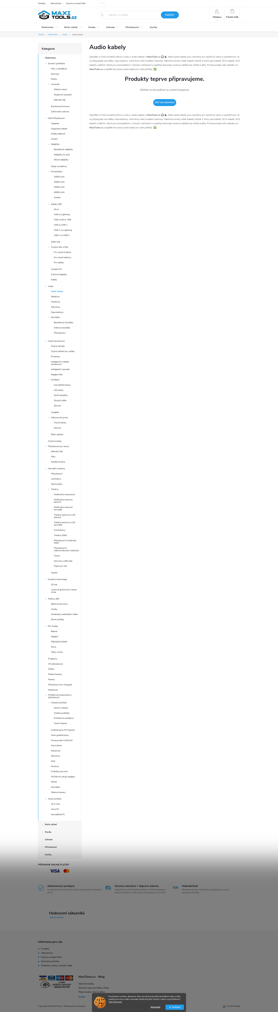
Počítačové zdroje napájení (63, 776)
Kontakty (41, 3)
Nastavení (155, 1007)
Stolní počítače (54, 798)
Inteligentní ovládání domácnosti (60, 363)
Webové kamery (58, 792)
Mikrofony (55, 307)
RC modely (53, 626)
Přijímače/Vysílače (59, 641)
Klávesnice (55, 750)
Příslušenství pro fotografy (60, 684)
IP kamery (55, 356)
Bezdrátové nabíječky (63, 149)
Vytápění (55, 412)
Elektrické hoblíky (86, 983)
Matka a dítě (53, 598)
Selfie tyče (55, 241)
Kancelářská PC (58, 814)
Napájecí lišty (57, 374)
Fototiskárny (59, 530)
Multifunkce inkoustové (64, 494)
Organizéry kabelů (59, 128)
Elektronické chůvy (59, 604)
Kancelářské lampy (62, 385)
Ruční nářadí (51, 824)
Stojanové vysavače (63, 94)
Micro (56, 209)
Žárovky (57, 405)
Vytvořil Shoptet (233, 1006)
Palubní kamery (55, 674)
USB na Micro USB (62, 219)
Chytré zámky (60, 422)
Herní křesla (56, 745)
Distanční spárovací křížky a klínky (93, 988)
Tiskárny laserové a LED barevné (64, 516)
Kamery (51, 679)
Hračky (54, 609)
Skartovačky (56, 484)
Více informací (115, 1002)
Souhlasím (176, 1007)
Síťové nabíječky (61, 159)
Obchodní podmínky (50, 961)
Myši (53, 761)
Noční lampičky (60, 395)
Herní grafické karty (60, 735)
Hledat (169, 15)
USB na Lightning (62, 214)
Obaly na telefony (59, 166)
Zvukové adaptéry (59, 274)
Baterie (54, 631)
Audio (50, 286)
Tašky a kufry (57, 652)
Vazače (54, 572)
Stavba (48, 832)
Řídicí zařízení (57, 434)
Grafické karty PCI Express (63, 730)
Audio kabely (57, 291)
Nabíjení (54, 636)
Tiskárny (54, 489)
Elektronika (50, 57)
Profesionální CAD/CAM (62, 740)
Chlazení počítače (59, 702)
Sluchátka (55, 317)
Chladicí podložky (62, 713)
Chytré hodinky (55, 441)
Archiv (81, 996)
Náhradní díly (60, 100)
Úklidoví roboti (60, 89)
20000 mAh (59, 182)
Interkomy (55, 301)
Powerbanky (56, 171)
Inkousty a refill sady (63, 561)
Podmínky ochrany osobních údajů (56, 965)
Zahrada (49, 839)
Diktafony (55, 296)
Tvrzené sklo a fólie (59, 247)
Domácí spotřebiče (56, 63)
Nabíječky (55, 144)
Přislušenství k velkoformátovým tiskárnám (66, 549)
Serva (53, 647)
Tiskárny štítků (60, 535)
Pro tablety (59, 262)
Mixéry (54, 79)
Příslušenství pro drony (58, 446)
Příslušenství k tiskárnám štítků (65, 541)
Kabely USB (56, 204)
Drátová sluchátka (62, 327)
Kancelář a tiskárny (56, 468)
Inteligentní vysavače (60, 369)
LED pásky (58, 390)
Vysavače (55, 84)
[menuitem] (49, 27)
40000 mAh (59, 192)
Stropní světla (60, 400)
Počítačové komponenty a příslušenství (59, 696)
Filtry (53, 456)
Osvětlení (55, 379)
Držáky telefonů (58, 133)
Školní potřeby (57, 619)
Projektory (52, 658)
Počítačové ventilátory (64, 718)
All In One (55, 804)
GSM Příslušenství (56, 118)
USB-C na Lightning (63, 230)
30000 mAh (59, 187)
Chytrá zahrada (58, 346)
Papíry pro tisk (60, 566)
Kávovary (55, 74)
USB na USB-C (60, 225)
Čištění (51, 669)
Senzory (57, 427)
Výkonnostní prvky (59, 417)
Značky (48, 854)
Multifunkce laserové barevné (63, 501)
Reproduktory (57, 312)
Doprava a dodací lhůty (76, 3)
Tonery (57, 555)
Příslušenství (59, 333)
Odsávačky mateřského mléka (64, 614)
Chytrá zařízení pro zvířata (62, 351)
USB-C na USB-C (62, 235)
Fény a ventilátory (59, 68)
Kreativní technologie (57, 579)
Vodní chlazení (60, 723)
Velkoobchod (55, 3)
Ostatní (54, 139)
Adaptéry (55, 123)
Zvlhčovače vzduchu (60, 111)
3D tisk (54, 584)
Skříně (54, 782)
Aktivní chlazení (61, 707)
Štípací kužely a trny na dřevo (91, 992)
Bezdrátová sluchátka (63, 322)
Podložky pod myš (59, 771)
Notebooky (53, 690)
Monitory (55, 766)
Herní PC (55, 809)
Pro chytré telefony (62, 257)
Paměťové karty (58, 462)
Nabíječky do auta (62, 154)
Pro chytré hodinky (62, 252)
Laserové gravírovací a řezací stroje (64, 590)
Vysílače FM (56, 269)
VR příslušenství (55, 664)
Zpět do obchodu (165, 102)
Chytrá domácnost (56, 341)
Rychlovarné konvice (60, 106)
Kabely (54, 279)
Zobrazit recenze (57, 917)
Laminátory (56, 478)
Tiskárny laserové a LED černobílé (64, 523)
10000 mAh (59, 176)
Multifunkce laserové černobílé (63, 508)
